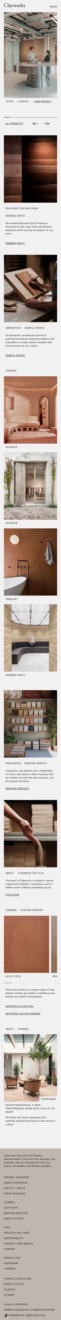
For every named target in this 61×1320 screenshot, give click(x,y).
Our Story (11, 1207)
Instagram (11, 1263)
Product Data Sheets (18, 1243)
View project (43, 101)
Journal (23, 1028)
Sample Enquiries (16, 1182)
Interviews (48, 1099)
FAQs (7, 1227)
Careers (9, 1249)
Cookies (9, 1289)
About (10, 873)
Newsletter (12, 1257)
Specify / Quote (15, 1188)
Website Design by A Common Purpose (29, 1309)
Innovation (13, 327)
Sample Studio (14, 1218)
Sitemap (9, 1294)
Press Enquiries (15, 1193)
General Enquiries (16, 1177)
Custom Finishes (31, 910)
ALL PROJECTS (14, 123)
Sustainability (14, 1238)
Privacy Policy (14, 1284)
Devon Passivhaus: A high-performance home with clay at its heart (30, 1108)
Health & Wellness (17, 1232)
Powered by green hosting (27, 1315)
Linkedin (9, 1268)
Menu (53, 6)
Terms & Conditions (17, 1278)
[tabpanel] (30, 58)
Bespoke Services (16, 1213)
